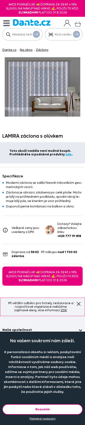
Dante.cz (9, 50)
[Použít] (76, 34)
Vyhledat (36, 34)
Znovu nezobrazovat (78, 304)
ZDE (64, 310)
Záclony (42, 50)
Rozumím (42, 409)
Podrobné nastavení (42, 419)
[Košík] (78, 23)
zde (68, 154)
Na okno (26, 50)
